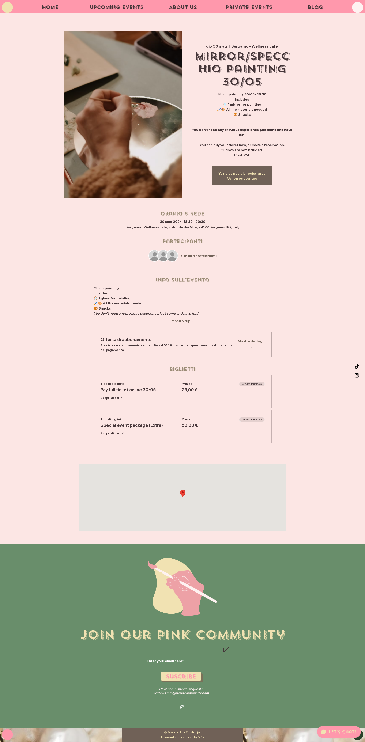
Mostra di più (182, 321)
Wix (201, 737)
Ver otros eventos (242, 178)
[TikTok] (357, 367)
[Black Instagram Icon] (357, 375)
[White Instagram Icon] (182, 707)
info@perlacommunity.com (187, 693)
